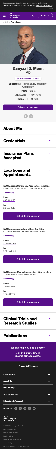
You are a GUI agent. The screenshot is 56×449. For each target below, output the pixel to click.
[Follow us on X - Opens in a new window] (20, 408)
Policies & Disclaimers (10, 433)
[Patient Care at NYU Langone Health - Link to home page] (14, 16)
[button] (51, 9)
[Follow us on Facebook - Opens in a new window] (15, 408)
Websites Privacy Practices (12, 439)
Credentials (14, 141)
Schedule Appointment (28, 107)
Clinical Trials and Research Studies (20, 321)
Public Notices (8, 436)
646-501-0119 (32, 99)
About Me (12, 128)
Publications (15, 335)
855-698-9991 (24, 446)
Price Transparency (9, 429)
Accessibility (7, 443)
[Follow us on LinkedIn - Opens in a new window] (34, 408)
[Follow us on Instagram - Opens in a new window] (24, 408)
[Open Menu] (4, 15)
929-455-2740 (9, 243)
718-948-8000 (9, 286)
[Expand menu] (49, 375)
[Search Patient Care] (33, 15)
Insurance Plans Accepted (18, 155)
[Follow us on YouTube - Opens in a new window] (29, 408)
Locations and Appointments (17, 172)
